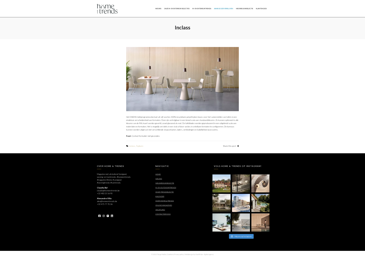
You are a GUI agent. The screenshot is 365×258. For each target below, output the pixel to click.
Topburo (139, 146)
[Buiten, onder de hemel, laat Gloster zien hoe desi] (221, 222)
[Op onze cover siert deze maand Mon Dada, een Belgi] (241, 222)
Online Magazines (163, 205)
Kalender (159, 196)
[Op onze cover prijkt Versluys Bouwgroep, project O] (241, 203)
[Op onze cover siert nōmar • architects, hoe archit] (241, 183)
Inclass (132, 146)
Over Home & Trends (164, 201)
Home (158, 174)
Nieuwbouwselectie (164, 183)
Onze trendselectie (164, 192)
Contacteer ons (163, 214)
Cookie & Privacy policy (175, 254)
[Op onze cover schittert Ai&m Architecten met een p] (260, 183)
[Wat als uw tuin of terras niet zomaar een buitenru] (260, 222)
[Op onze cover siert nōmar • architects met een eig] (221, 203)
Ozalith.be (199, 254)
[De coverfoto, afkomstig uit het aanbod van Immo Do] (221, 183)
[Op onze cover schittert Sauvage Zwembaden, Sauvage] (260, 203)
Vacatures (160, 210)
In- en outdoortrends (165, 187)
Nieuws (158, 179)
